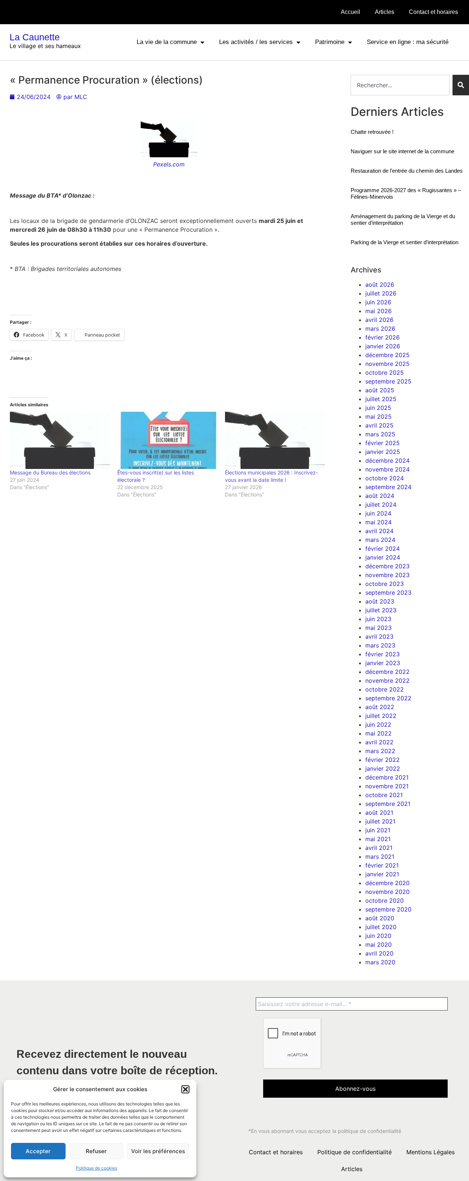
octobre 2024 (384, 478)
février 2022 (382, 759)
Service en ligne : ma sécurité (407, 41)
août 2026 (379, 284)
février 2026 (382, 337)
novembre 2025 (387, 363)
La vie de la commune (167, 41)
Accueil (350, 12)
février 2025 (382, 443)
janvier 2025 (382, 451)
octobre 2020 (384, 900)
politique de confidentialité (369, 1131)
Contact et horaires (433, 12)
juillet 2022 (380, 715)
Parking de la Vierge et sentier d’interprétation (404, 242)
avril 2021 (378, 847)
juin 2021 (377, 830)
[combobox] (400, 85)
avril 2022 (379, 742)
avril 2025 (379, 425)
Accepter (38, 1151)
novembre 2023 (387, 575)
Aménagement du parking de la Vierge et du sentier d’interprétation (403, 219)
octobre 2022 (384, 689)
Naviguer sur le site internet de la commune (402, 151)
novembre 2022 (387, 680)
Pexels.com (169, 164)
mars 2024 (380, 539)
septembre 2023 (388, 592)
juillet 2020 (380, 927)
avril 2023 (379, 636)
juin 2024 (378, 513)
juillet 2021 (380, 821)
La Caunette (35, 37)
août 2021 (379, 812)
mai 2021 (378, 839)
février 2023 (382, 654)
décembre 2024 (387, 460)
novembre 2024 (387, 469)
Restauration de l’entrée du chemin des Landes (407, 171)
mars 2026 (380, 328)
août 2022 (379, 707)
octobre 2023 (384, 583)
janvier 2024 (382, 557)
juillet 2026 (380, 293)
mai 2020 (378, 944)
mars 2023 (380, 645)
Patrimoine (329, 41)
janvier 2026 (382, 346)
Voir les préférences (158, 1151)
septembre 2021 (387, 803)
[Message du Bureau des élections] (60, 440)
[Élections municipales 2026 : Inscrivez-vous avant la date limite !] (275, 440)
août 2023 (379, 601)
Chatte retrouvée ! (372, 132)
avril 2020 (379, 953)
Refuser (96, 1151)
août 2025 (379, 390)
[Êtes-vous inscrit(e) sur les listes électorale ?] (167, 440)
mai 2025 (378, 416)
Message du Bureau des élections (50, 472)
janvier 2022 (382, 768)
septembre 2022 (388, 698)
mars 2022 (380, 751)
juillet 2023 (380, 610)
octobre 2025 (384, 372)
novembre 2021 (387, 786)
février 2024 (382, 548)
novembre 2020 (387, 891)
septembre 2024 (388, 487)
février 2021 (382, 865)
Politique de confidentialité (354, 1152)
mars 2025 (380, 434)
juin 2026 (378, 302)
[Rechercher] (461, 85)
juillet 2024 (380, 504)
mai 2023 (378, 627)
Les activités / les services (256, 41)
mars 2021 (379, 856)
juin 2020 (378, 935)
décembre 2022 (387, 671)
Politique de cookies (96, 1168)
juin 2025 (378, 407)
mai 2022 (378, 733)
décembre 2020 (387, 883)
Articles (384, 12)
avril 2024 (379, 531)
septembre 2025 (388, 381)
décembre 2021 (387, 777)
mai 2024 (378, 522)
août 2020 (379, 918)
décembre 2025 (387, 355)
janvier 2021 (382, 874)
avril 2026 (379, 319)
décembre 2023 (387, 566)
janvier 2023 (382, 663)
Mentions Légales (430, 1152)
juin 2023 (378, 619)
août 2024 (379, 495)
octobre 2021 (384, 795)
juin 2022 (378, 724)
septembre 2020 (388, 909)
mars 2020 (380, 962)
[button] (185, 1089)
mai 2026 (378, 311)
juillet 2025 (380, 399)
